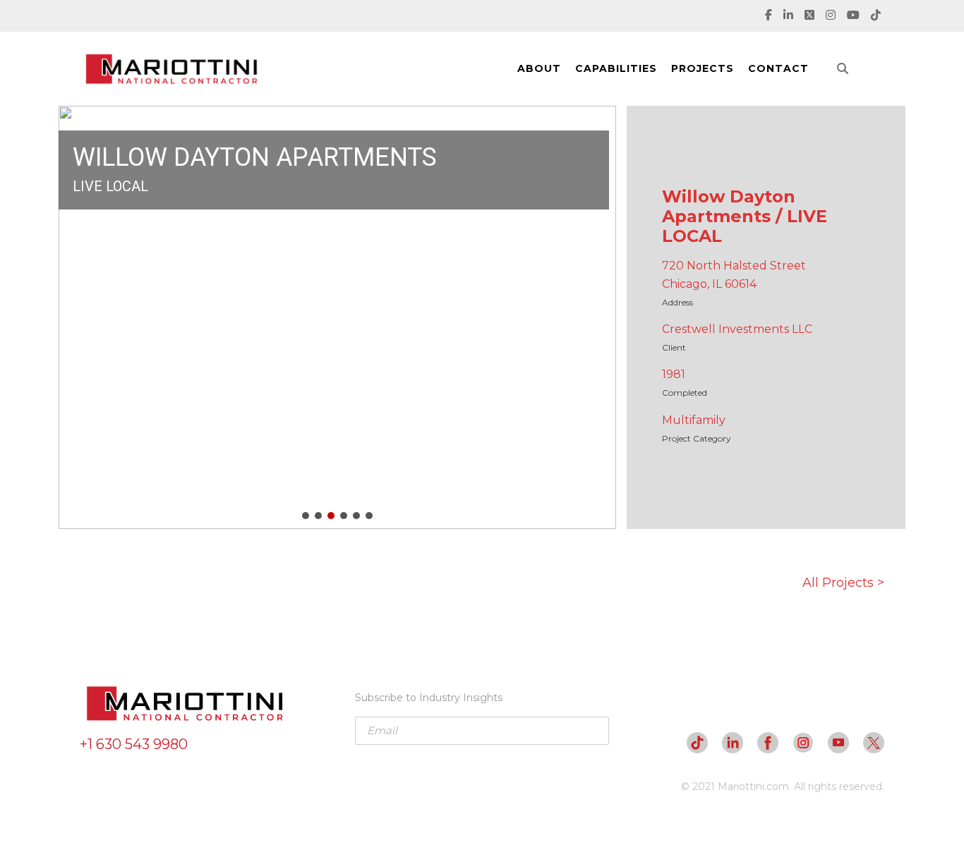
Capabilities (616, 68)
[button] (80, 317)
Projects (702, 68)
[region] (337, 317)
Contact (778, 68)
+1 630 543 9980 (134, 744)
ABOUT (539, 68)
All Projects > (843, 582)
